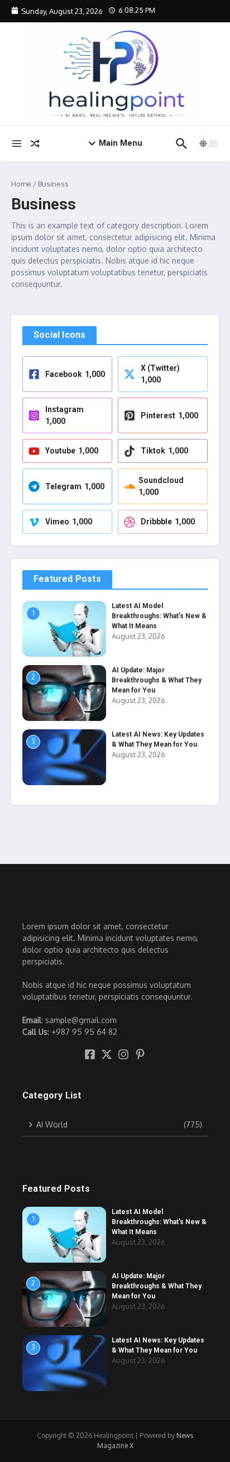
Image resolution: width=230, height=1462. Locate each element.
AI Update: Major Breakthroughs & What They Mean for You (157, 680)
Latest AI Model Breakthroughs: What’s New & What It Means (159, 616)
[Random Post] (35, 143)
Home (21, 183)
